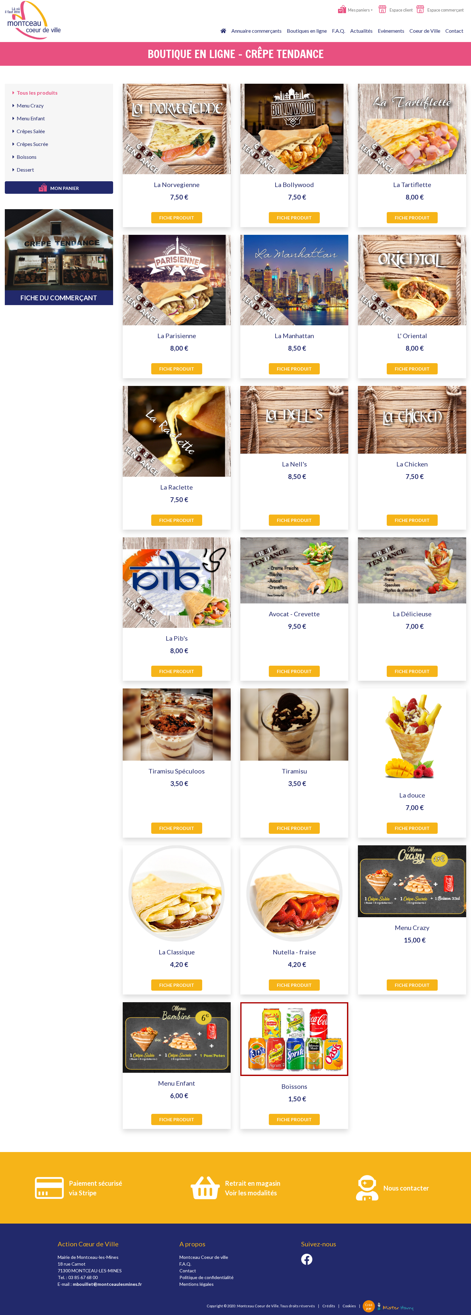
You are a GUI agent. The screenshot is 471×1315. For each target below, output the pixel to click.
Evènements (391, 31)
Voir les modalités (251, 1193)
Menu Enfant (30, 118)
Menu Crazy (30, 105)
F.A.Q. (338, 31)
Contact (454, 31)
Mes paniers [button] (358, 10)
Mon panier (64, 188)
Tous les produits (37, 93)
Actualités (361, 31)
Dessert (25, 170)
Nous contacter (406, 1188)
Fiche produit (176, 217)
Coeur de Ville (424, 31)
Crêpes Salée (30, 131)
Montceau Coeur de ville (203, 1257)
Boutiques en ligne (307, 31)
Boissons (26, 157)
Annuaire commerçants (256, 31)
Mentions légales (196, 1284)
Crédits (328, 1306)
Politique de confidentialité (206, 1277)
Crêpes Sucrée (32, 144)
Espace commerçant (445, 10)
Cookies (349, 1306)
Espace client (401, 10)
